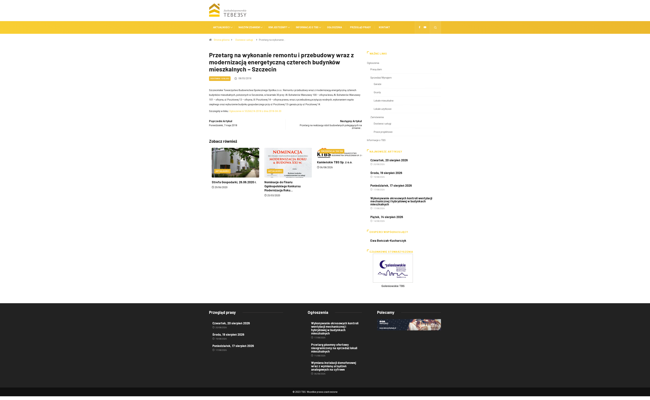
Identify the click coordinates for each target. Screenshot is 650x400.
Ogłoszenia (334, 27)
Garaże (377, 84)
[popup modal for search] (435, 27)
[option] (393, 272)
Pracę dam (376, 69)
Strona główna (222, 40)
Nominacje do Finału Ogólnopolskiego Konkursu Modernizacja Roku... (280, 186)
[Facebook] (419, 27)
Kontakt (384, 27)
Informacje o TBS (307, 27)
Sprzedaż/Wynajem (381, 77)
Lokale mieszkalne (384, 100)
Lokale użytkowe (383, 109)
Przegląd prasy (360, 27)
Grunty (377, 92)
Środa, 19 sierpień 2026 (386, 173)
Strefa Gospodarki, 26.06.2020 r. (231, 182)
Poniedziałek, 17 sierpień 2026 (391, 185)
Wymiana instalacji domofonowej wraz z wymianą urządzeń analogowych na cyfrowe (333, 366)
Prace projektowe (383, 132)
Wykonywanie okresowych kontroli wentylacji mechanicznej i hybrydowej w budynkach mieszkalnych (401, 201)
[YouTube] (425, 27)
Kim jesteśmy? (277, 27)
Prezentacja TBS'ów (329, 151)
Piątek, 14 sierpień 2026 (386, 217)
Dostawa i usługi (244, 40)
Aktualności (221, 27)
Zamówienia (377, 117)
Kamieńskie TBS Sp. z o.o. (332, 162)
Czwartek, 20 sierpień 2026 (389, 160)
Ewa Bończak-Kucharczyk (388, 240)
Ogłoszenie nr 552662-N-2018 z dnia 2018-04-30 (255, 111)
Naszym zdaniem (249, 27)
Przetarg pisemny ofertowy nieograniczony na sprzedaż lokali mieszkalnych (334, 348)
